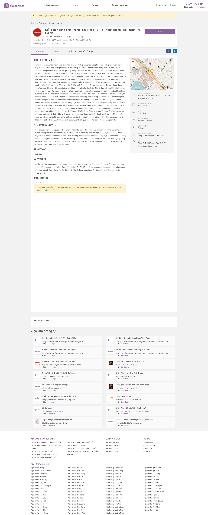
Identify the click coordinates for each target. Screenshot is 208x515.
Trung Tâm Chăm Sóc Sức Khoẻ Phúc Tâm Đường (132, 411)
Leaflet (170, 89)
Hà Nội (80, 37)
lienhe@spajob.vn (150, 146)
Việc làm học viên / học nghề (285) (80, 442)
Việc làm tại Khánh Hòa (114, 468)
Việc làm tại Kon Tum (114, 474)
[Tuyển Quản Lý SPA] (111, 398)
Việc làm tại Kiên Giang (114, 471)
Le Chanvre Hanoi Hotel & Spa (52, 411)
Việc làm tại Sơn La (150, 477)
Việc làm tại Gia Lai (75, 492)
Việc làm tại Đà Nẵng (38, 477)
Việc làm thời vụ (112, 448)
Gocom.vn (147, 451)
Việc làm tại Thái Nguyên (152, 486)
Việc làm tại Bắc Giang (39, 492)
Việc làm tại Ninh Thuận (115, 498)
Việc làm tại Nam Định (114, 489)
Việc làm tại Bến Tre (38, 504)
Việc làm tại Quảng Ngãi (115, 513)
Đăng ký (175, 5)
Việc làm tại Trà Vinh (151, 498)
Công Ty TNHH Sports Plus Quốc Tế (60, 37)
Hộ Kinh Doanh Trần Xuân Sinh (126, 376)
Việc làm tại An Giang (38, 489)
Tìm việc (75, 5)
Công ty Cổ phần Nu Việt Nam (52, 388)
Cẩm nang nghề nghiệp (120, 5)
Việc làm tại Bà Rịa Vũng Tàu (41, 486)
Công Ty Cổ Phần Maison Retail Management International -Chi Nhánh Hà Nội (142, 342)
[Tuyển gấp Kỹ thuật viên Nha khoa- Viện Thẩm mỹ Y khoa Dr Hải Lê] (111, 386)
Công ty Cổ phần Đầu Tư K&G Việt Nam (129, 423)
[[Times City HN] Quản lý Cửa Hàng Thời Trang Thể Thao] (37, 363)
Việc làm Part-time (113, 445)
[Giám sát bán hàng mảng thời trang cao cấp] (111, 421)
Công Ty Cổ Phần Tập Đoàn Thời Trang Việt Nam (58, 400)
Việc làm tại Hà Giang (76, 495)
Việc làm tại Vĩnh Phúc (151, 507)
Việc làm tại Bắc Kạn (38, 495)
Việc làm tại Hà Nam (75, 498)
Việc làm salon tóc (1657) (76, 445)
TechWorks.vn (148, 442)
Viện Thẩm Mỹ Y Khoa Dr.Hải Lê (126, 365)
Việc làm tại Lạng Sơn (114, 483)
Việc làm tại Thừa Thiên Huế (154, 492)
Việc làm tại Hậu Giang (76, 507)
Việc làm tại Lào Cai (113, 486)
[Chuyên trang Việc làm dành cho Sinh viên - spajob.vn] (14, 5)
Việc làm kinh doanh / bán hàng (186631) (46, 442)
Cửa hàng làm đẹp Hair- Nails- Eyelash (55, 423)
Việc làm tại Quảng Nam (115, 510)
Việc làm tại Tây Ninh (151, 480)
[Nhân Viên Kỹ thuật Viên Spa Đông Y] (111, 410)
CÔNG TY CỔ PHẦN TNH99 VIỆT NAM (128, 400)
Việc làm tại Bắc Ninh (38, 501)
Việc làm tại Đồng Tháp (77, 489)
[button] (152, 71)
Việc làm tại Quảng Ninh (152, 468)
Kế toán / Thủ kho (145, 121)
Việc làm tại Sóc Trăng (151, 474)
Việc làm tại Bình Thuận (39, 513)
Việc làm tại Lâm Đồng (114, 480)
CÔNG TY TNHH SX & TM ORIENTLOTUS (55, 376)
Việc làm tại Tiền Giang (151, 495)
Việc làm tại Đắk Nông (76, 480)
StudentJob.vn (149, 445)
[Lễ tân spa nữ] (37, 410)
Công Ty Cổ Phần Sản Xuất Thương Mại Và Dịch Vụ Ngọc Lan (63, 342)
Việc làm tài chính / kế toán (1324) (43, 457)
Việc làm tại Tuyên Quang (153, 501)
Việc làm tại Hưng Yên (76, 513)
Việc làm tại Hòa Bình (76, 510)
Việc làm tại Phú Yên (113, 504)
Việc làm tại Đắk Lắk (75, 477)
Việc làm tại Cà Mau (75, 468)
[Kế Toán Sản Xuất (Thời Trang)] (37, 386)
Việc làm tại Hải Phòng (39, 480)
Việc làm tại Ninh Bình (114, 495)
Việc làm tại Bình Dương (39, 474)
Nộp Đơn (160, 31)
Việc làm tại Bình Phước (39, 510)
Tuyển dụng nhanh (51, 5)
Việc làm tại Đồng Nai (76, 486)
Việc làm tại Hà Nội (37, 468)
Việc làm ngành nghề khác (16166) (44, 454)
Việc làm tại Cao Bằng (76, 474)
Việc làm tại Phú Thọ (113, 501)
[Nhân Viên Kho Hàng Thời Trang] (111, 375)
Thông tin (39, 51)
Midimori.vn (147, 448)
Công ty (94, 5)
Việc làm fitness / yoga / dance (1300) (81, 448)
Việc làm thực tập (112, 451)
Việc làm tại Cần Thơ (76, 471)
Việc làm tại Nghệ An (113, 492)
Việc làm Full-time (112, 442)
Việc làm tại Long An (38, 483)
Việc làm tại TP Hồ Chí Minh (41, 471)
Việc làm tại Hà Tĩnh (75, 501)
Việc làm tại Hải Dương (76, 504)
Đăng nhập (163, 5)
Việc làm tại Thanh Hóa (152, 489)
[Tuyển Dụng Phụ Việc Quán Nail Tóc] (37, 421)
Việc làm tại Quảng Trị (151, 471)
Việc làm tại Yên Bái (150, 510)
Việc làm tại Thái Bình (151, 483)
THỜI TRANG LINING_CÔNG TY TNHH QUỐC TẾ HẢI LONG (61, 365)
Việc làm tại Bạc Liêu (38, 498)
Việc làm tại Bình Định (39, 507)
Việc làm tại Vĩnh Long (151, 504)
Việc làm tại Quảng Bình (115, 507)
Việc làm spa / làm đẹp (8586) (42, 451)
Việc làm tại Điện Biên (76, 483)
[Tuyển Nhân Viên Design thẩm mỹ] (111, 363)
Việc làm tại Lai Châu (113, 477)
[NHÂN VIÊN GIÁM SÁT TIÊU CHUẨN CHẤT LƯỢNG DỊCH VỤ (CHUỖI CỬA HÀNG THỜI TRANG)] (37, 398)
